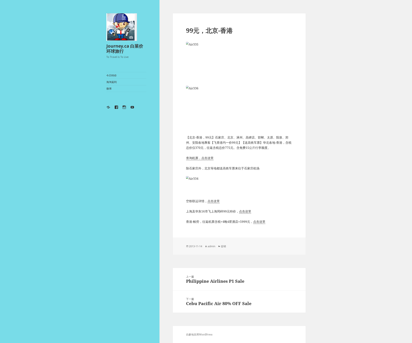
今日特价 (111, 75)
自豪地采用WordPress (199, 334)
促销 (223, 246)
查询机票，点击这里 (200, 158)
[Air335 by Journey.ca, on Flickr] (239, 61)
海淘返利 (111, 82)
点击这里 (213, 201)
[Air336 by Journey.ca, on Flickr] (239, 108)
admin (211, 246)
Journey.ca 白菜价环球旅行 (124, 48)
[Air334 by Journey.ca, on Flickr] (239, 185)
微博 (109, 88)
